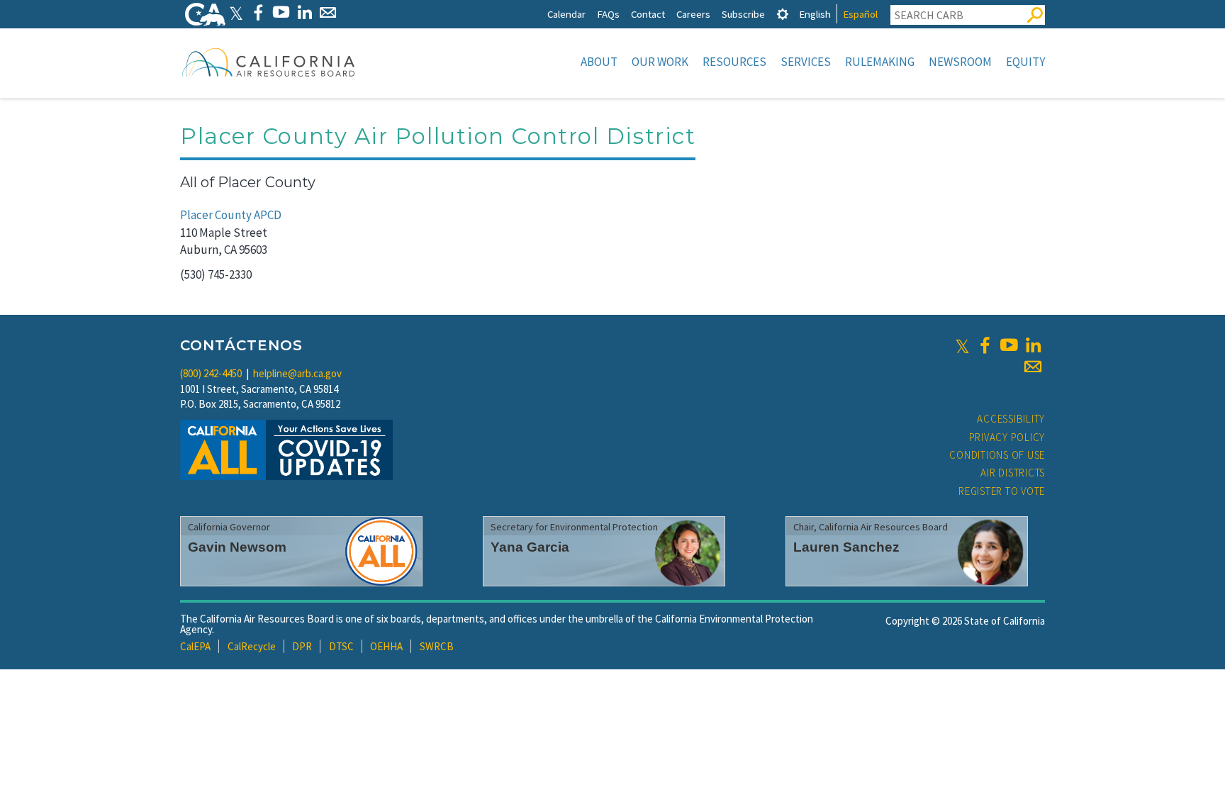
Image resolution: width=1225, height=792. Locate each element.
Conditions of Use (997, 455)
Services (806, 61)
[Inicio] (268, 61)
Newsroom (960, 61)
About (599, 61)
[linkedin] (1033, 345)
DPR (302, 646)
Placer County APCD (230, 215)
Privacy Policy (1007, 437)
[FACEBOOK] (258, 12)
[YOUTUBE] (281, 12)
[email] (1033, 366)
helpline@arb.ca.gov (297, 373)
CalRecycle (252, 646)
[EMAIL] (328, 12)
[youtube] (1009, 345)
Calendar (566, 14)
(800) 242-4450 (211, 373)
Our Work (660, 61)
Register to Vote (1001, 491)
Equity (1025, 61)
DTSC (341, 646)
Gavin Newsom (237, 547)
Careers (693, 14)
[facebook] (984, 345)
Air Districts (1012, 472)
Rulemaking (879, 61)
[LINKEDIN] (304, 12)
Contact (648, 14)
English (815, 14)
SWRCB (437, 646)
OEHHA (386, 646)
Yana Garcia (530, 547)
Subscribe (743, 14)
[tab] (782, 14)
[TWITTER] (236, 12)
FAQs (608, 14)
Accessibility (1011, 418)
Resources (734, 61)
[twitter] (962, 345)
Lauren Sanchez (846, 547)
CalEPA (195, 646)
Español (860, 14)
